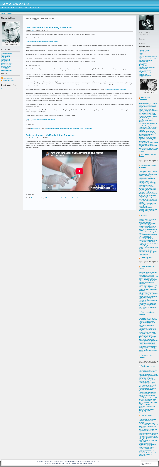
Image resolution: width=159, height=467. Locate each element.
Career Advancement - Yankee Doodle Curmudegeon (148, 172)
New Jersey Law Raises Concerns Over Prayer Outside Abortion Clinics (148, 380)
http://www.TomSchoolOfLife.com (115, 89)
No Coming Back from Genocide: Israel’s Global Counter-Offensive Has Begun (148, 239)
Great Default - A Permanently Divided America (148, 174)
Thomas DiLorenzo (7, 63)
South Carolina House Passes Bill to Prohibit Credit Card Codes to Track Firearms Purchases (148, 281)
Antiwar (141, 53)
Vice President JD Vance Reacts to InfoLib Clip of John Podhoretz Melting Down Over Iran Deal (148, 145)
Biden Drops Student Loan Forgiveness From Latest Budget (147, 325)
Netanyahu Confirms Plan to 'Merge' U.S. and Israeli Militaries (147, 120)
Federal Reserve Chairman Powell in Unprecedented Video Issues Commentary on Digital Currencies (148, 349)
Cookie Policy (87, 463)
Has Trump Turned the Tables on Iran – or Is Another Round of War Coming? (148, 253)
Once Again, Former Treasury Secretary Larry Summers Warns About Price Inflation (148, 321)
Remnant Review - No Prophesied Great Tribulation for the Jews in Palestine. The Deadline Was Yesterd (148, 183)
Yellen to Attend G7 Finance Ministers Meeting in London (147, 337)
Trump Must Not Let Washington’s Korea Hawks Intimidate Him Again (147, 223)
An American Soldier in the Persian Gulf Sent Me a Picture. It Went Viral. (148, 243)
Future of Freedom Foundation (148, 59)
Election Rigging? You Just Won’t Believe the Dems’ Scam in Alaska (148, 402)
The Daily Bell (143, 74)
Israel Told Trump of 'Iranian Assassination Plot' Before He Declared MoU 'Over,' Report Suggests (148, 128)
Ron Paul (4, 62)
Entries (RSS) (7, 78)
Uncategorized (35, 128)
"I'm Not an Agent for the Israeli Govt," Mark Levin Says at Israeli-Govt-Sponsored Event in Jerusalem (148, 133)
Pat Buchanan (5, 60)
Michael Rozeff (5, 59)
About (9, 13)
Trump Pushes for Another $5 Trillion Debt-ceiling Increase (148, 398)
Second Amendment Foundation (145, 70)
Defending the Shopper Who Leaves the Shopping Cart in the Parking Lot (147, 329)
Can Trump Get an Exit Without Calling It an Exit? (148, 438)
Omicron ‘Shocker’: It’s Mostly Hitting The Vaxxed (50, 135)
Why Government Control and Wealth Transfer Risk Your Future (148, 430)
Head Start (59, 128)
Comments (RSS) (8, 80)
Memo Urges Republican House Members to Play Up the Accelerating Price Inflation (148, 341)
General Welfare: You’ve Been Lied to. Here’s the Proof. (148, 285)
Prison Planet (143, 68)
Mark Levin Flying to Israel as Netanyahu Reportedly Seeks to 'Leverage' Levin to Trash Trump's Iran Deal (147, 139)
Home (3, 13)
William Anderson (6, 70)
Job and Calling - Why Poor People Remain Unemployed (147, 211)
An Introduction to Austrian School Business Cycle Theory (148, 345)
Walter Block (5, 67)
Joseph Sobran (5, 56)
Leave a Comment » (86, 128)
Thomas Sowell (6, 64)
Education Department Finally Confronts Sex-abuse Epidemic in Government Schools (148, 376)
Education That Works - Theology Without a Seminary (148, 208)
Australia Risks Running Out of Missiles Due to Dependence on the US (148, 426)
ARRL (140, 54)
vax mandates (74, 128)
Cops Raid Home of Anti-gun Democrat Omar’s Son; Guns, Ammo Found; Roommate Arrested (148, 394)
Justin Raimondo (6, 57)
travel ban (66, 128)
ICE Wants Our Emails (145, 250)
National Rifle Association (147, 67)
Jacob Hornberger (6, 53)
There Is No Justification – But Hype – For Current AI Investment (148, 454)
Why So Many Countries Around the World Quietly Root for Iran (148, 247)
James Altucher (143, 61)
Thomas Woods (6, 66)
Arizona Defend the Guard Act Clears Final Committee (148, 296)
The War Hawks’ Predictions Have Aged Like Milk (147, 220)
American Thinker (144, 50)
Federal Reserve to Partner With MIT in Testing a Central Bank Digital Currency (147, 334)
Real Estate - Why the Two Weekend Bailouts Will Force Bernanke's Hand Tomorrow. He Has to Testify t (147, 189)
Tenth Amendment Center (146, 72)
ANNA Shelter (143, 52)
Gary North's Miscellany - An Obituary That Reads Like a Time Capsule (147, 205)
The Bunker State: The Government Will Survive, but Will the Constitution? (148, 444)
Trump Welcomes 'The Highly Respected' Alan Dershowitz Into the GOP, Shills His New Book (148, 105)
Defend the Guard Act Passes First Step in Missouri (148, 273)
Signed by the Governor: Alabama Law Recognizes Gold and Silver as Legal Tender (148, 277)
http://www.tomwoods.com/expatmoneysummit (40, 119)
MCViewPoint (16, 4)
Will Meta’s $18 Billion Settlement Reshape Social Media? (147, 406)
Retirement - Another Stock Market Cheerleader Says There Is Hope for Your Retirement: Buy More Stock (148, 194)
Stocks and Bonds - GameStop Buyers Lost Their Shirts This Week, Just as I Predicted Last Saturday (148, 200)
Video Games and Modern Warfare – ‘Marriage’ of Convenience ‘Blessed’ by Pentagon (146, 449)
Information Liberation (145, 60)
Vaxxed (63, 197)
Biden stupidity (51, 128)
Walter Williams (5, 69)
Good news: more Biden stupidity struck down (49, 28)
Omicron (49, 197)
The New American (148, 366)
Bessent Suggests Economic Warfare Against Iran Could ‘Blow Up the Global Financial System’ (148, 228)
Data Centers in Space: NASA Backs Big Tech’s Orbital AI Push (148, 371)
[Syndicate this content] (139, 98)
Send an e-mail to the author (10, 89)
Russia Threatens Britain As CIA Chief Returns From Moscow (147, 389)
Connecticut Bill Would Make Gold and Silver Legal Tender (147, 303)
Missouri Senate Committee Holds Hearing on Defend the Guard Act (147, 307)
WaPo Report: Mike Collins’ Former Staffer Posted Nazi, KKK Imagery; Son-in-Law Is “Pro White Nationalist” (147, 384)
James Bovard (5, 55)
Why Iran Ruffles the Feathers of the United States (148, 235)
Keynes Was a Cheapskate (147, 343)
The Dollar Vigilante (145, 75)
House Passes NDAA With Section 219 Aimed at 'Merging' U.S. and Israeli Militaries (148, 110)
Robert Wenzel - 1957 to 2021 (147, 318)
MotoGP (141, 64)
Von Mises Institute (144, 77)
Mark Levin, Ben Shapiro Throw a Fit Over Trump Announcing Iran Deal (148, 150)
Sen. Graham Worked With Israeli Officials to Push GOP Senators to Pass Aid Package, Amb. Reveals (148, 115)
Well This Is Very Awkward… (147, 423)
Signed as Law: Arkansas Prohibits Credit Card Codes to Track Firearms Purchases (148, 293)
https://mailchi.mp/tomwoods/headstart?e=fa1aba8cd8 (42, 41)
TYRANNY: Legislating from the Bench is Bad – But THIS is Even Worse (148, 300)
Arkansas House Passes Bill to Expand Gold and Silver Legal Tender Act (148, 289)
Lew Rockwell (143, 63)
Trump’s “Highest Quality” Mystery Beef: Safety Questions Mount (147, 410)
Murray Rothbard (144, 66)
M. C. (33, 30)
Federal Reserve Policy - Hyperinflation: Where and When (147, 178)
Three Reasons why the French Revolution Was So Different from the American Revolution (148, 435)
